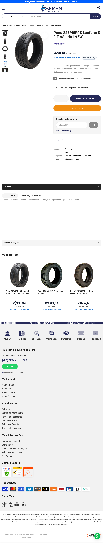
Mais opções (87, 58)
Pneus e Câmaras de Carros (38, 26)
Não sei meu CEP (63, 130)
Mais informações (11, 242)
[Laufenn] (59, 44)
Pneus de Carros (57, 26)
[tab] (10, 195)
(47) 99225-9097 (14, 360)
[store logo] (51, 8)
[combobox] (63, 16)
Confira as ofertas (70, 2)
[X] (23, 504)
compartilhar (65, 139)
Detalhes (7, 186)
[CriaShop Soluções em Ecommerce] (94, 536)
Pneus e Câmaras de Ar (17, 26)
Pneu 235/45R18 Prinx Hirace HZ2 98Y (51, 292)
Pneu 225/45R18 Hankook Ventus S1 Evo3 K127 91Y (17, 292)
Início (4, 26)
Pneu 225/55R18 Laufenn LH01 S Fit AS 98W (81, 292)
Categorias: (57, 156)
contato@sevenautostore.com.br (17, 372)
